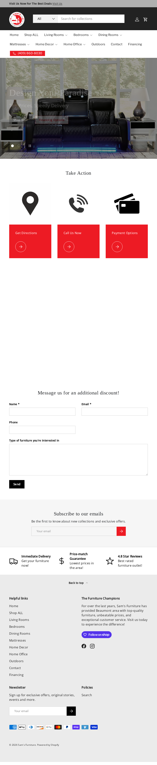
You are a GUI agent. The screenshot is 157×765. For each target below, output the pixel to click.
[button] (145, 19)
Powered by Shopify (48, 744)
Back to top (77, 583)
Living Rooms (19, 620)
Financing (135, 44)
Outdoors (98, 44)
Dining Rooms (19, 633)
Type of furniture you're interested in (34, 440)
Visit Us (57, 3)
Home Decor (18, 647)
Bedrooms (17, 627)
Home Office (18, 654)
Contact (116, 44)
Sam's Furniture (27, 744)
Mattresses (17, 640)
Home (14, 35)
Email (85, 404)
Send (16, 484)
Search (87, 695)
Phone (13, 422)
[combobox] (78, 19)
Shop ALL (31, 35)
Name (13, 404)
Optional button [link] (24, 129)
